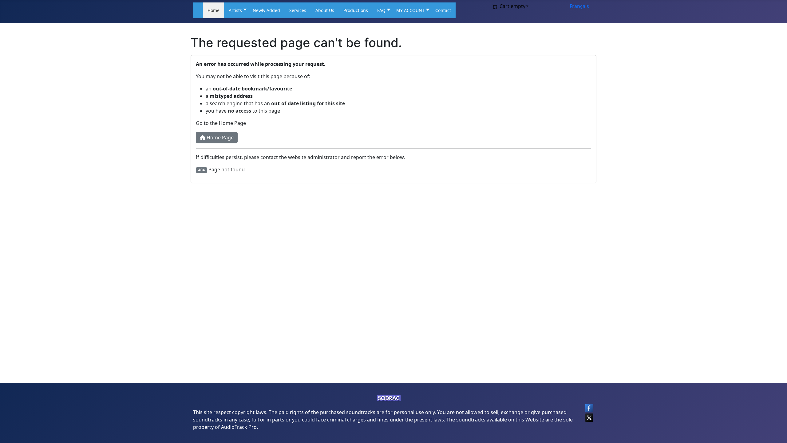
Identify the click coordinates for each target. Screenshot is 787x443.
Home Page (219, 137)
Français (579, 6)
